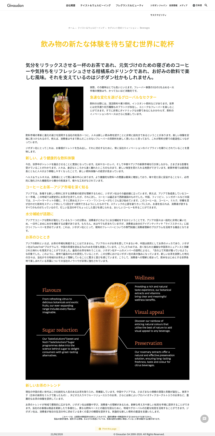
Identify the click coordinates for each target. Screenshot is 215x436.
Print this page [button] (109, 428)
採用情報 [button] (173, 5)
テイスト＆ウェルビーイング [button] (95, 5)
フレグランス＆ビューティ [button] (130, 5)
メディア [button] (183, 5)
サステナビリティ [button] (158, 14)
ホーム (71, 27)
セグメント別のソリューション (122, 27)
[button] (206, 5)
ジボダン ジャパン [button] (158, 5)
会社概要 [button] (70, 5)
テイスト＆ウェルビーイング (91, 27)
